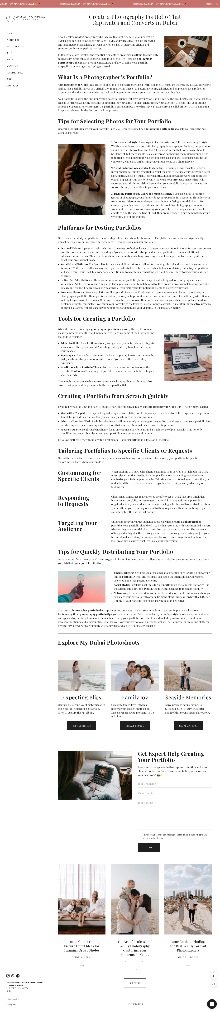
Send (149, 847)
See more (135, 983)
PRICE (9, 59)
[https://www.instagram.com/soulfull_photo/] (8, 975)
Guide (76, 957)
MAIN (9, 33)
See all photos (82, 725)
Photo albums (15, 46)
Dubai (87, 957)
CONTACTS (12, 85)
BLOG (9, 79)
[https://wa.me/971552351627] (12, 975)
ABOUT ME (12, 66)
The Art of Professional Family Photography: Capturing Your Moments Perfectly (135, 948)
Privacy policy (12, 999)
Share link (137, 1003)
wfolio (15, 1004)
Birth (9, 52)
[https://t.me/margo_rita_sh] (17, 975)
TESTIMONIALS (14, 72)
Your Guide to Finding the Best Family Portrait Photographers (188, 945)
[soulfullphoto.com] (25, 18)
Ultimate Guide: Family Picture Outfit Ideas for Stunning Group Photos (82, 945)
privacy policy (150, 838)
